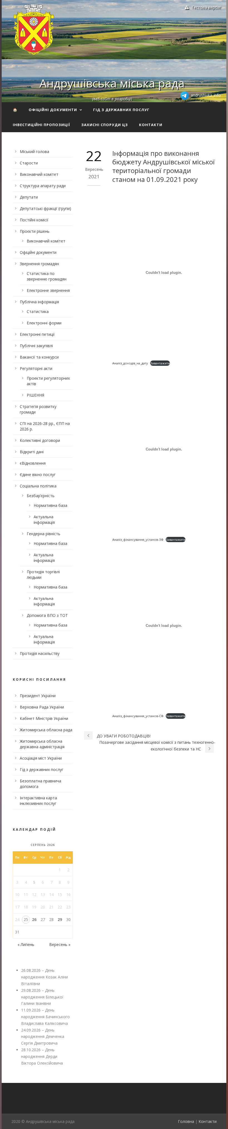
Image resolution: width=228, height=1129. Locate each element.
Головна (186, 1121)
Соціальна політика (38, 486)
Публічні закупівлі (36, 345)
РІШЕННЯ (35, 395)
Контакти (150, 124)
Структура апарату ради (43, 185)
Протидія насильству (40, 653)
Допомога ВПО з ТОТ (47, 615)
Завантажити (160, 363)
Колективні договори (40, 440)
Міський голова (34, 151)
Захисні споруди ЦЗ (104, 124)
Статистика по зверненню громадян (46, 276)
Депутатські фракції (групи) (45, 208)
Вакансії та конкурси (39, 357)
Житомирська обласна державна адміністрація (42, 744)
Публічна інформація (39, 301)
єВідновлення (33, 463)
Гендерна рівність (43, 533)
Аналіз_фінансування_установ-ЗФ (137, 539)
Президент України (38, 695)
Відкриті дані (32, 451)
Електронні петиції (37, 334)
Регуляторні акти (36, 368)
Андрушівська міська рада (112, 83)
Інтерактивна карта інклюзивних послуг (38, 800)
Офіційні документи (53, 109)
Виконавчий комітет (39, 174)
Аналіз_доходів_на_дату (130, 363)
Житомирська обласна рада (46, 729)
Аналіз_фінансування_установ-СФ (137, 716)
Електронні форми (44, 323)
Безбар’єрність (40, 495)
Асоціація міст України (41, 758)
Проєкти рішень (34, 231)
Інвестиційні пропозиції (41, 124)
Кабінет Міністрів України (44, 718)
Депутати (29, 197)
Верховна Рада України (42, 707)
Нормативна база (50, 505)
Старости (29, 163)
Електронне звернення (48, 290)
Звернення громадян (39, 263)
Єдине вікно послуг (38, 474)
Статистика (38, 311)
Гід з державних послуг (121, 109)
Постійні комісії (34, 219)
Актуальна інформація (44, 519)
